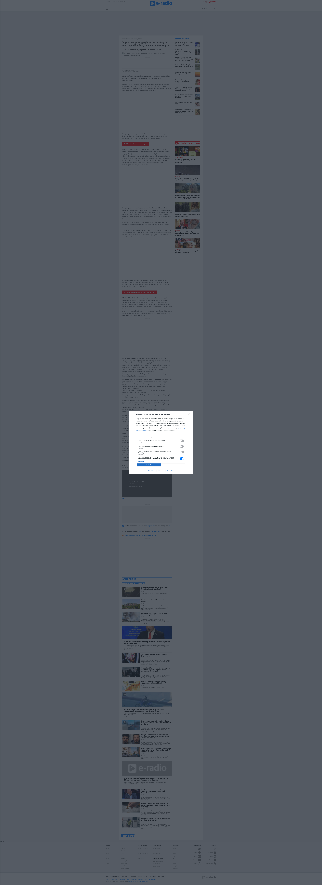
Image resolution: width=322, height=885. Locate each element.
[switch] (182, 441)
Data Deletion (151, 471)
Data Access (161, 471)
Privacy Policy (170, 471)
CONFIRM (149, 465)
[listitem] (161, 437)
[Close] (190, 414)
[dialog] (161, 442)
